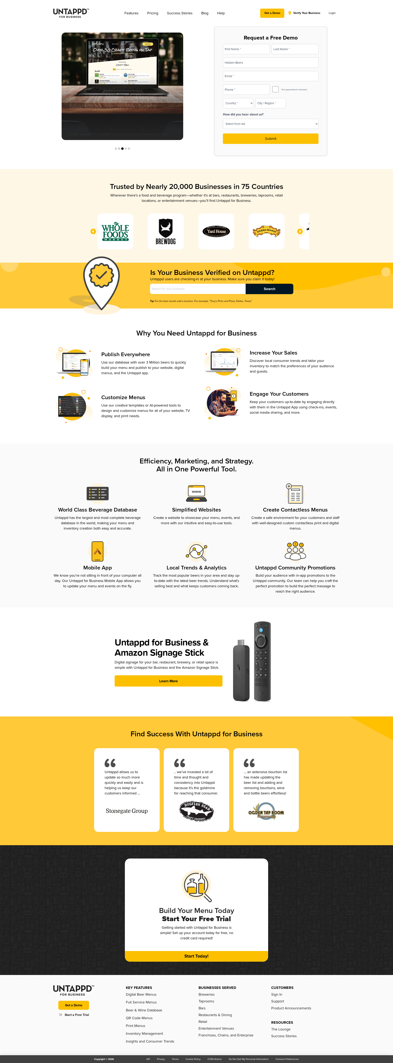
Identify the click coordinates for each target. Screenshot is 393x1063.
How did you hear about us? (243, 114)
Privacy (161, 1059)
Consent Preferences (287, 1059)
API (148, 1059)
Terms (175, 1059)
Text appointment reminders (294, 90)
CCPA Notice (215, 1059)
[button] (131, 13)
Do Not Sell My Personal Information (249, 1059)
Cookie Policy (193, 1059)
